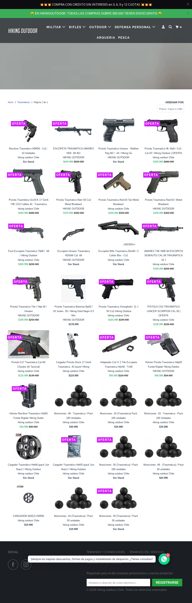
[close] (187, 13)
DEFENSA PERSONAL (133, 27)
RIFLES (75, 27)
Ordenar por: (174, 102)
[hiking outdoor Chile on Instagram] (27, 564)
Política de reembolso (104, 562)
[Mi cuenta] (163, 27)
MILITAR (54, 27)
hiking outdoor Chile (110, 589)
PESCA (124, 37)
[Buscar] (170, 27)
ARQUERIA (106, 37)
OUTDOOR (98, 27)
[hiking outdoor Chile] (23, 31)
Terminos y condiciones (106, 552)
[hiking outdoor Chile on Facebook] (14, 564)
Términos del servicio (146, 552)
